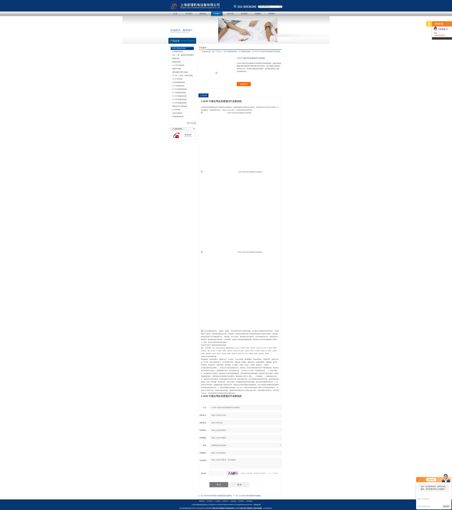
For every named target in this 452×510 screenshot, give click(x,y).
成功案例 (244, 13)
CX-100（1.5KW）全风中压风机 (182, 75)
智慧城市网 (257, 505)
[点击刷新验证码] (232, 473)
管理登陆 (249, 501)
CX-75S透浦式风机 (178, 86)
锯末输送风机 (176, 62)
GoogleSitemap (241, 505)
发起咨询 (446, 506)
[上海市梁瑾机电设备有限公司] (212, 5)
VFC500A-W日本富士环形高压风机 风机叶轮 (218, 496)
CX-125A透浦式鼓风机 (179, 99)
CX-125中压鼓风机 (178, 65)
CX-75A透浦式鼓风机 (179, 92)
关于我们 (189, 13)
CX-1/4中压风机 (177, 79)
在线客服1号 (442, 29)
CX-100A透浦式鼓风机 (179, 96)
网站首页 (202, 501)
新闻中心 (225, 501)
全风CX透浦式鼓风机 (179, 48)
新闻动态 (203, 13)
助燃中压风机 (176, 69)
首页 (213, 51)
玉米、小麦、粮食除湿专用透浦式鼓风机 (183, 55)
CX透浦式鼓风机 (177, 51)
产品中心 (219, 51)
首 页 (175, 13)
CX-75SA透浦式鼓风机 (179, 89)
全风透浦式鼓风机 (178, 116)
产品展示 (216, 13)
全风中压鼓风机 (177, 113)
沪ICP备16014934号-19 (228, 505)
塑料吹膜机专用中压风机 (180, 72)
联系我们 (271, 13)
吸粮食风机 (175, 58)
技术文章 (230, 13)
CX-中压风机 (176, 110)
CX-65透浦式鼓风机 (178, 82)
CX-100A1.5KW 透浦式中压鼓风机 (250, 496)
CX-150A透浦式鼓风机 (179, 103)
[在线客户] (429, 24)
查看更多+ (191, 123)
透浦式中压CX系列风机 (179, 106)
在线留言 (258, 13)
